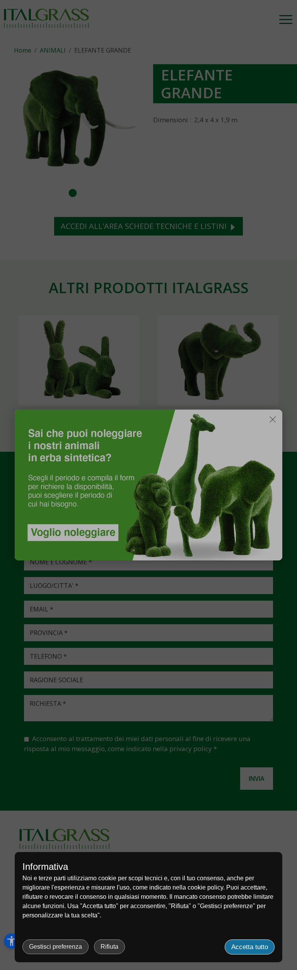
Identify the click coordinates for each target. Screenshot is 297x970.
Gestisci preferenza (55, 946)
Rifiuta (109, 946)
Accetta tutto (249, 947)
